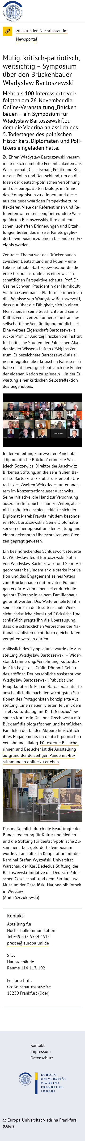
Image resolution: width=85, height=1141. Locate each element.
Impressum (40, 1051)
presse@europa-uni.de (28, 943)
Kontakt (37, 1045)
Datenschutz (41, 1058)
